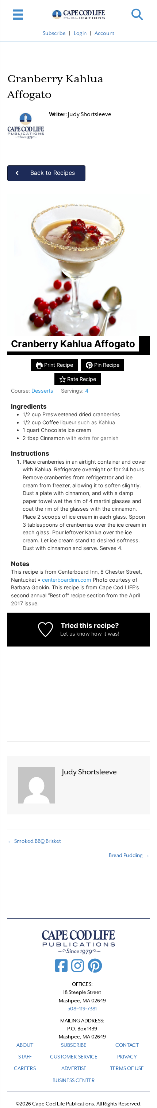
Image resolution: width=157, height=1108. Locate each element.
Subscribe (54, 33)
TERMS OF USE (127, 1068)
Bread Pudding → (129, 855)
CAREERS (25, 1068)
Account (104, 33)
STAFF (25, 1057)
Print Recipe (58, 365)
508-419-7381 (82, 1008)
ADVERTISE (74, 1068)
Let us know (75, 633)
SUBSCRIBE (74, 1045)
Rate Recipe (81, 379)
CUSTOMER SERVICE (73, 1057)
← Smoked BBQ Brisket (34, 841)
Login (80, 33)
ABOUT (24, 1045)
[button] (137, 14)
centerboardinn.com (66, 580)
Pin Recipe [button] (106, 365)
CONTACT (127, 1045)
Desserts (42, 391)
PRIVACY (127, 1057)
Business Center (74, 1080)
